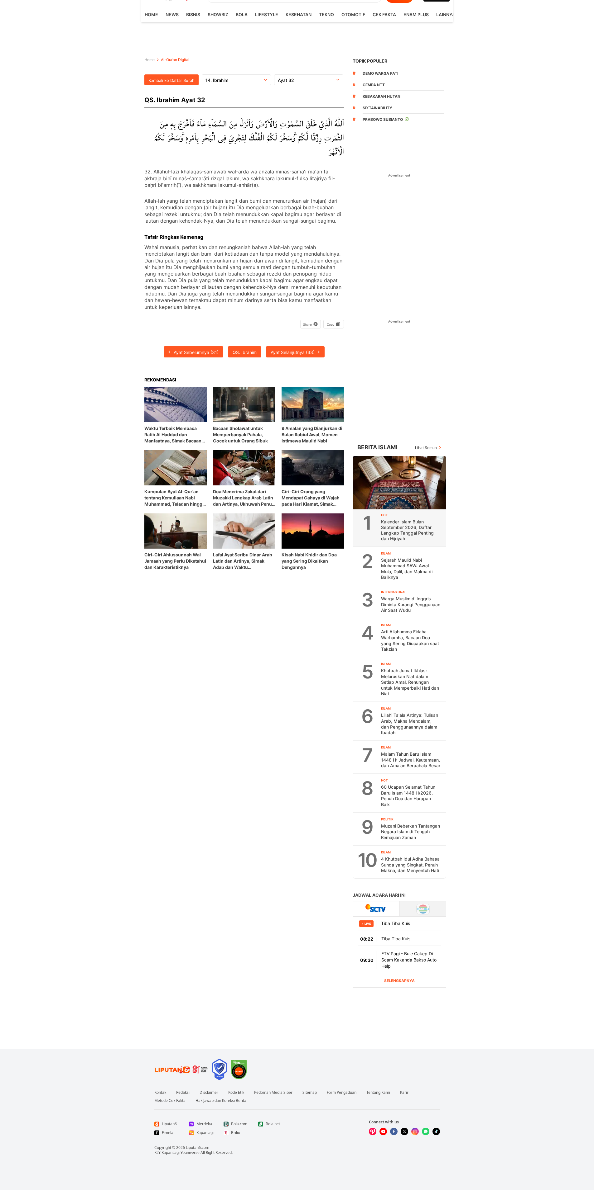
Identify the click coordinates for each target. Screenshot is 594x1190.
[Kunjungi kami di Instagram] (415, 1131)
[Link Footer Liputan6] (181, 1069)
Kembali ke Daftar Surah (171, 80)
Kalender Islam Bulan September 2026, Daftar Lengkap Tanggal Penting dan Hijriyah (407, 530)
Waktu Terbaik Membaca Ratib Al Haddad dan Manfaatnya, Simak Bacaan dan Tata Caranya (172, 435)
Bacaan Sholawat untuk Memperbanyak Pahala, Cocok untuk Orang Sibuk (240, 434)
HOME (151, 14)
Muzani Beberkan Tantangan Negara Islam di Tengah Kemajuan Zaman (410, 831)
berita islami (377, 447)
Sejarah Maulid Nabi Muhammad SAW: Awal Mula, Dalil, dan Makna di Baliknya (406, 568)
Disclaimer (209, 1092)
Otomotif (353, 14)
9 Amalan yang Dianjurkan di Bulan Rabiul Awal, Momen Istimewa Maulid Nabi (312, 434)
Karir (404, 1092)
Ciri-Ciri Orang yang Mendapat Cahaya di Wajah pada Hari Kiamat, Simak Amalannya (311, 498)
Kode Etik (236, 1092)
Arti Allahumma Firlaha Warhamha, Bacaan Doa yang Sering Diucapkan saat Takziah (410, 640)
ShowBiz (218, 14)
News (172, 14)
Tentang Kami (378, 1092)
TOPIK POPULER (370, 61)
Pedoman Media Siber (273, 1092)
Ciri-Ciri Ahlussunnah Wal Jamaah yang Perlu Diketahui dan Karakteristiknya (175, 561)
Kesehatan (298, 14)
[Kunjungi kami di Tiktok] (436, 1131)
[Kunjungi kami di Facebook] (394, 1131)
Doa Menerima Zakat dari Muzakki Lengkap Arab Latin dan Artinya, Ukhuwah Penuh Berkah (244, 498)
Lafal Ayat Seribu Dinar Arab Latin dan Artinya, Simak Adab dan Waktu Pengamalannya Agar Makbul (244, 561)
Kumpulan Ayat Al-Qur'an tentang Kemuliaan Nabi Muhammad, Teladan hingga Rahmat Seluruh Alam (174, 498)
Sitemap (309, 1092)
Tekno (326, 14)
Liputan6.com (197, 1147)
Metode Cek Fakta (170, 1100)
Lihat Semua (426, 447)
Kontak (160, 1092)
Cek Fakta (384, 14)
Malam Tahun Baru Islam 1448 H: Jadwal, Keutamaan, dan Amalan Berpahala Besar (410, 759)
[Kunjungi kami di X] (404, 1131)
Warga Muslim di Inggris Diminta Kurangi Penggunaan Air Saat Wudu (410, 604)
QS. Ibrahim (245, 352)
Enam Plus (416, 14)
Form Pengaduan (341, 1092)
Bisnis (193, 14)
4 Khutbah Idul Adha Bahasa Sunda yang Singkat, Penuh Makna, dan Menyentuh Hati (410, 864)
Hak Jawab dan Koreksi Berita (221, 1100)
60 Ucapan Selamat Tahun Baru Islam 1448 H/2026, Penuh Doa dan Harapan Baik (408, 795)
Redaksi (183, 1092)
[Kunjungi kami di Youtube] (383, 1131)
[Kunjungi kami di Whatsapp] (425, 1131)
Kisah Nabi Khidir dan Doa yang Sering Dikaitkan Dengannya (309, 561)
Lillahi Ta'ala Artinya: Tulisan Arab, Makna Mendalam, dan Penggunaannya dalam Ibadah (409, 723)
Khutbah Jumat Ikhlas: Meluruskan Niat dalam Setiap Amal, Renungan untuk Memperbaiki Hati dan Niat (410, 682)
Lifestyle (266, 14)
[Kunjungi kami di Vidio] (372, 1131)
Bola (242, 14)
